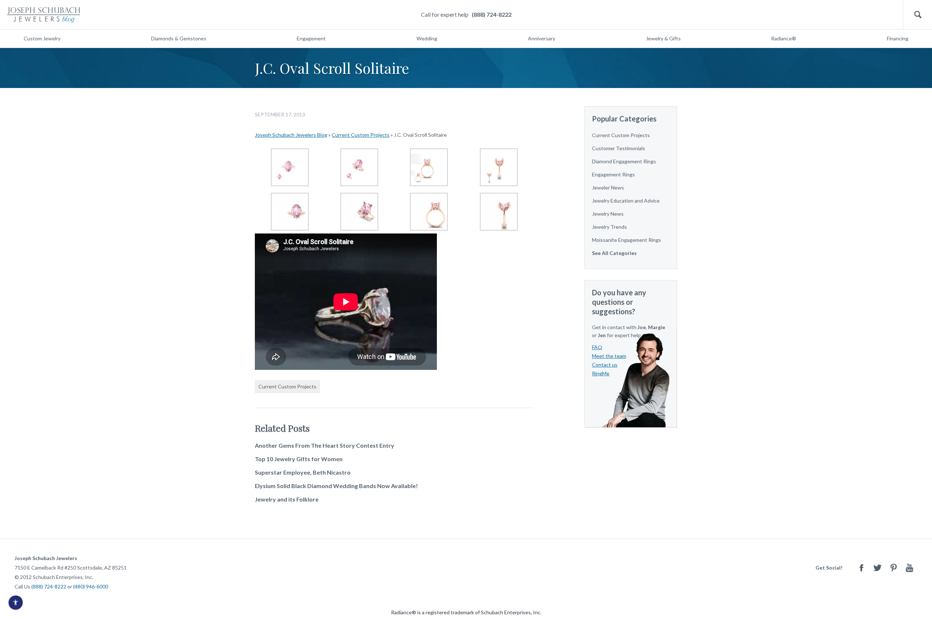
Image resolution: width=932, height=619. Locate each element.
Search (917, 15)
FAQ (597, 347)
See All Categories (614, 253)
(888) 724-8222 (492, 14)
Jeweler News (608, 187)
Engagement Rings (613, 174)
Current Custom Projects (361, 135)
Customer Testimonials (618, 148)
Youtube (909, 567)
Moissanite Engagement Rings (626, 240)
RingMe (600, 373)
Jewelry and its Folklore (287, 499)
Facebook (861, 567)
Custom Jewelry (42, 38)
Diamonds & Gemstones (178, 38)
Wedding (426, 38)
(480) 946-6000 (90, 586)
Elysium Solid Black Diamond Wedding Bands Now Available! (336, 485)
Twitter (877, 567)
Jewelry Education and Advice (626, 200)
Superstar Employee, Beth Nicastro (303, 472)
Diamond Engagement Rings (624, 161)
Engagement (311, 38)
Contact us (604, 365)
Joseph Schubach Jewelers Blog (291, 135)
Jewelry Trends (609, 227)
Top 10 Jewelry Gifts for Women (299, 458)
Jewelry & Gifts (663, 38)
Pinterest (893, 567)
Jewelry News (608, 214)
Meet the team (609, 356)
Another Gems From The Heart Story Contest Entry (324, 445)
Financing (897, 38)
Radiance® (783, 38)
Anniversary (541, 38)
